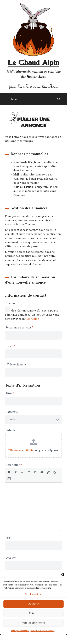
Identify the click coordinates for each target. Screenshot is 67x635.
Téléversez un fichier (21, 450)
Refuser (33, 613)
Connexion (32, 318)
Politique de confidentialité (42, 630)
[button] (62, 574)
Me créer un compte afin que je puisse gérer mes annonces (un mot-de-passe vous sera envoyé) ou (32, 314)
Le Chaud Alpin (33, 62)
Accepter (33, 603)
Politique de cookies (20, 630)
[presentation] (9, 472)
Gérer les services (33, 594)
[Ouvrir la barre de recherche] (59, 99)
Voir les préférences (33, 622)
